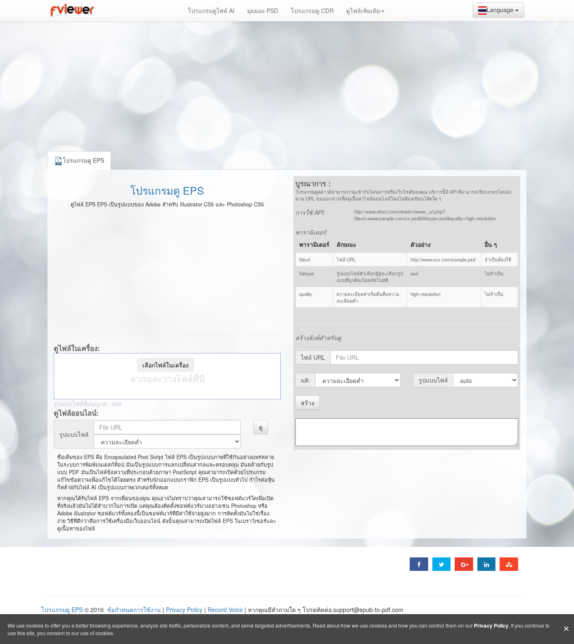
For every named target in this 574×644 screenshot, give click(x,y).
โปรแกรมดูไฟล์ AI (211, 10)
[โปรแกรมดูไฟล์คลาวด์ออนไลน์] (71, 10)
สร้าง (307, 403)
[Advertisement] (287, 84)
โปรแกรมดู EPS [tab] (83, 160)
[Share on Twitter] (441, 564)
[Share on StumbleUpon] (509, 564)
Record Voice (225, 609)
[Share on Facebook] (419, 564)
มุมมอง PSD (262, 10)
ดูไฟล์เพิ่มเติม (363, 10)
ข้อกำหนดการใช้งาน (134, 609)
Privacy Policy (184, 609)
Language (501, 9)
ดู (261, 427)
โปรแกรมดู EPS (167, 190)
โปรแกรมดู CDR (312, 10)
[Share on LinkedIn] (486, 564)
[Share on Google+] (464, 564)
